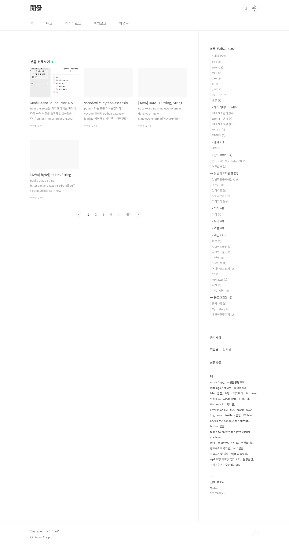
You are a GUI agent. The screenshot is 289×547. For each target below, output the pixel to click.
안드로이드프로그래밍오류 (229, 161)
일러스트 (219, 190)
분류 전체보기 (222, 48)
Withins (247, 415)
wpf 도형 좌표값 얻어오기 (225, 459)
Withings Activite (220, 388)
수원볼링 (215, 399)
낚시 (216, 285)
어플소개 (219, 166)
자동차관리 (220, 291)
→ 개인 (218, 235)
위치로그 (100, 23)
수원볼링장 (247, 443)
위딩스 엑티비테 (234, 393)
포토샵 (218, 185)
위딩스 (234, 443)
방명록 (124, 23)
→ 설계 (217, 142)
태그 (49, 23)
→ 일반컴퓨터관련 (224, 173)
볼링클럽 (248, 459)
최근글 (214, 349)
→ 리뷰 (217, 228)
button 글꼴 (217, 426)
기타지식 (220, 201)
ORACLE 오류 (223, 124)
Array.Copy (217, 382)
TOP (255, 532)
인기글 (227, 349)
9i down (223, 443)
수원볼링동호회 (236, 382)
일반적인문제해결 (225, 179)
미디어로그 (73, 23)
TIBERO (218, 135)
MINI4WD (219, 280)
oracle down (244, 410)
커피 (216, 214)
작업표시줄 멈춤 (219, 454)
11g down (216, 415)
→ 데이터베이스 (223, 107)
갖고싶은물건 (221, 247)
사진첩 (218, 258)
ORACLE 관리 (223, 113)
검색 (245, 8)
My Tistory (220, 309)
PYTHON (219, 95)
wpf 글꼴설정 (239, 454)
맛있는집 (219, 263)
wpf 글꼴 (238, 448)
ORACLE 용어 (222, 119)
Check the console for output (229, 421)
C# (216, 62)
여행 (216, 241)
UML (217, 148)
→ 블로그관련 (221, 297)
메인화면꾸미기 (223, 314)
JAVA (217, 89)
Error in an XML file (222, 410)
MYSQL (218, 130)
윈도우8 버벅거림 (220, 448)
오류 (216, 100)
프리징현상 (216, 465)
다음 (138, 214)
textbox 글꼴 (233, 415)
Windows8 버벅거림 (222, 404)
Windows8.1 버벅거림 (236, 399)
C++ (216, 78)
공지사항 (219, 303)
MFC (216, 73)
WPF (217, 67)
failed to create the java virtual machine (230, 434)
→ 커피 (217, 208)
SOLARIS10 (221, 196)
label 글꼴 (216, 393)
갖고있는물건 (221, 252)
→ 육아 (217, 221)
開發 (36, 8)
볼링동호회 (240, 388)
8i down (251, 393)
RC (215, 274)
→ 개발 (218, 56)
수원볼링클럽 (233, 465)
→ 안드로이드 (221, 155)
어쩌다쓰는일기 (223, 269)
